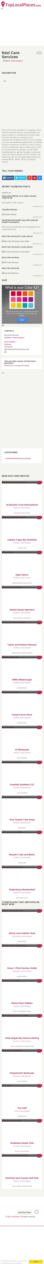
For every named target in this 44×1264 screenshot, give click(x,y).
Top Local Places (13, 1217)
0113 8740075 (9, 342)
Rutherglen (16, 971)
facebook (7, 344)
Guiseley (16, 1006)
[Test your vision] (22, 304)
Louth (16, 1111)
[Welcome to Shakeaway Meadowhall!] (22, 867)
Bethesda (16, 1076)
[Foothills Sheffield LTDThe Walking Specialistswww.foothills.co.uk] (22, 762)
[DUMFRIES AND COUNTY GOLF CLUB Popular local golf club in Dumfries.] (22, 1155)
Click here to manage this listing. (16, 365)
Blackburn (16, 1041)
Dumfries (16, 1181)
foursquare (8, 347)
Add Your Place (24, 1212)
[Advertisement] (11, 411)
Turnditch (16, 1146)
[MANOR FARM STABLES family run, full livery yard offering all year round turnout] (22, 980)
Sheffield (6, 61)
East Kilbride (16, 936)
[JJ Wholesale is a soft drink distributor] (22, 727)
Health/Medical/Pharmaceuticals (18, 458)
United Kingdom (17, 61)
